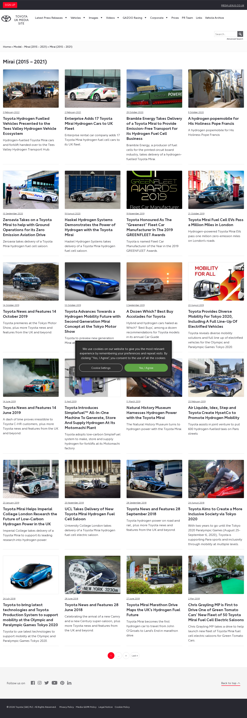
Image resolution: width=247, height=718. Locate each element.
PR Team (187, 17)
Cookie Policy (122, 706)
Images (93, 17)
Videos (110, 17)
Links (199, 17)
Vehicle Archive (214, 17)
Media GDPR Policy (86, 706)
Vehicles (76, 17)
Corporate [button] (156, 17)
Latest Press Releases (49, 17)
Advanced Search (235, 38)
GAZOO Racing (132, 17)
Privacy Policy (66, 706)
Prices (175, 17)
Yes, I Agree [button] (146, 367)
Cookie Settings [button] (101, 367)
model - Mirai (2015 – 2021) (30, 46)
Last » (135, 655)
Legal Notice (105, 706)
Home (7, 46)
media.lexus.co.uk (232, 5)
